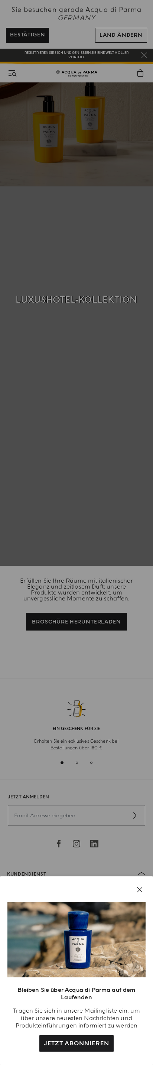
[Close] (139, 889)
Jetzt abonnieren (76, 1043)
